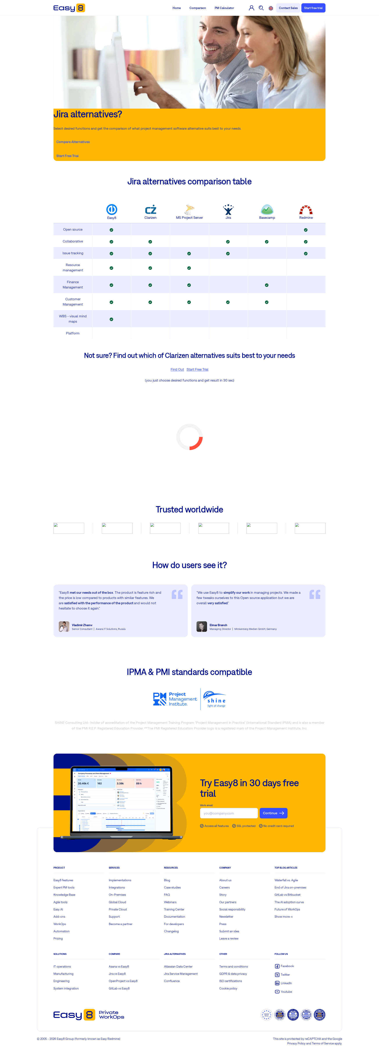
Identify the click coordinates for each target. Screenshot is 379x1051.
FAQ (167, 894)
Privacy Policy (296, 1043)
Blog (167, 880)
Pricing (58, 938)
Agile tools (60, 902)
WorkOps (60, 924)
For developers (174, 924)
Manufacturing (63, 973)
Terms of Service (323, 1043)
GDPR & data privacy (233, 973)
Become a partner (120, 924)
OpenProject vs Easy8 (123, 981)
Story (223, 894)
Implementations (120, 880)
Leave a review (228, 938)
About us (225, 880)
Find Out (177, 369)
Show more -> (284, 916)
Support (114, 916)
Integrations (117, 887)
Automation (62, 931)
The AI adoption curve (289, 902)
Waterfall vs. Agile (286, 880)
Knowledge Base (64, 894)
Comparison (198, 8)
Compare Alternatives (73, 142)
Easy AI (58, 909)
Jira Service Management (181, 973)
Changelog (171, 931)
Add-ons (59, 916)
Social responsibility (232, 909)
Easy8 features (63, 880)
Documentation (174, 916)
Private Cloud (118, 909)
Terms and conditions (233, 966)
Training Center (174, 909)
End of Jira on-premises (290, 887)
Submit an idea (229, 931)
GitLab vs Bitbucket (287, 894)
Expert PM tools (64, 887)
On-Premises (117, 894)
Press (222, 924)
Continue (270, 813)
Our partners (227, 902)
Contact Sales (288, 8)
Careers (224, 887)
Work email (206, 805)
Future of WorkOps (287, 909)
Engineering (62, 981)
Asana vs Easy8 (119, 966)
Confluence (172, 981)
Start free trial (313, 8)
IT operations (62, 966)
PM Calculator (224, 8)
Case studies (172, 887)
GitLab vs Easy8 (119, 988)
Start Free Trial (67, 156)
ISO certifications (230, 981)
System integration (66, 988)
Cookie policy (228, 988)
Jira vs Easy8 (117, 973)
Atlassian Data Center (178, 966)
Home (177, 8)
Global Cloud (117, 902)
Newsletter (226, 916)
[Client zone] (251, 8)
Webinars (170, 902)
